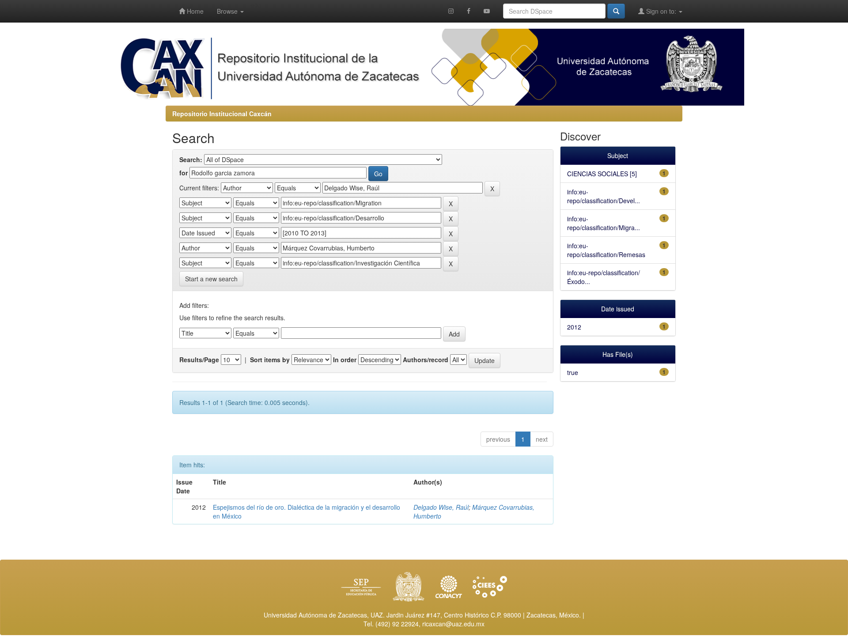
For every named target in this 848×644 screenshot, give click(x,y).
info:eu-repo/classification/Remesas (606, 250)
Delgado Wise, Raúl (441, 507)
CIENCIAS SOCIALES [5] (602, 173)
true (572, 372)
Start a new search (211, 278)
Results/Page (199, 359)
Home (194, 11)
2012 (574, 326)
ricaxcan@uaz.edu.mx (453, 623)
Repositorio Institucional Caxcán (222, 113)
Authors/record (425, 359)
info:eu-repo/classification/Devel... (603, 196)
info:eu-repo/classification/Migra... (603, 223)
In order (344, 359)
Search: (190, 159)
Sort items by (270, 359)
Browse (228, 11)
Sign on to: (661, 11)
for (183, 172)
